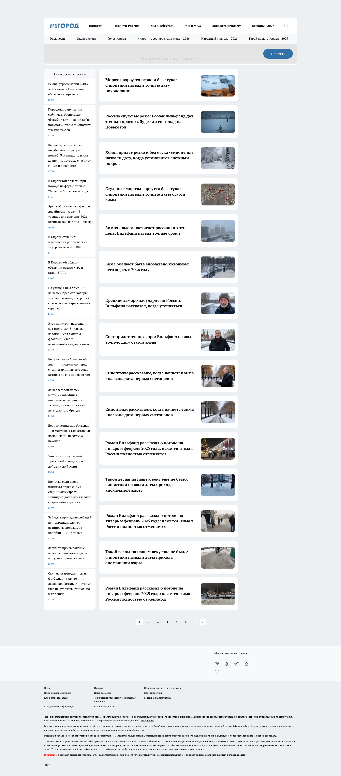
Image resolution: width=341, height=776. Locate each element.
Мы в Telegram (162, 26)
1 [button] (139, 622)
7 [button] (195, 622)
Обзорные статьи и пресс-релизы (162, 687)
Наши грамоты (102, 692)
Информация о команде (57, 692)
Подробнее (147, 720)
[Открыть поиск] (286, 26)
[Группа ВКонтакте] (217, 664)
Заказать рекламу (226, 26)
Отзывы (98, 687)
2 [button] (149, 622)
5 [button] (176, 622)
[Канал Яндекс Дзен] (246, 664)
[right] (292, 39)
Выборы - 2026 (263, 26)
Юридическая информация (59, 706)
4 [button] (167, 622)
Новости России (126, 26)
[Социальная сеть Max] (217, 672)
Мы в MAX (193, 26)
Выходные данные (104, 706)
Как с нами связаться (55, 697)
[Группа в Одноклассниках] (227, 664)
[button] (203, 622)
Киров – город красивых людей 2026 (164, 38)
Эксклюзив (58, 38)
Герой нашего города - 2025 (268, 38)
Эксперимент (86, 38)
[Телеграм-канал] (237, 664)
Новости (95, 26)
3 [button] (158, 622)
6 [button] (186, 622)
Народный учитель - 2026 (219, 38)
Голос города (117, 38)
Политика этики (153, 692)
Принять (278, 54)
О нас (47, 687)
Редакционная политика (157, 697)
